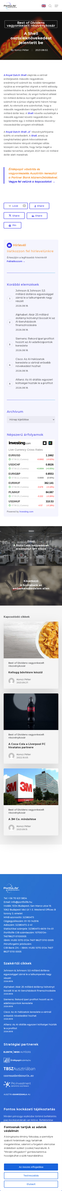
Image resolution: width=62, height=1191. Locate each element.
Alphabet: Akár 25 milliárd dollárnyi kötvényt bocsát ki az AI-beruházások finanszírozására (29, 988)
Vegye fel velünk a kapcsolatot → (32, 181)
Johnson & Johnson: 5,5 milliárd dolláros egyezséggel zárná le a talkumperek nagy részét (27, 974)
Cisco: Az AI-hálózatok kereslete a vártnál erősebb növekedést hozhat (27, 1014)
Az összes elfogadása (31, 1167)
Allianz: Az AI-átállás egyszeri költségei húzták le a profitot (30, 1026)
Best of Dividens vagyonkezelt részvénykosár (31, 24)
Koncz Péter (21, 50)
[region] (31, 1156)
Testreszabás (31, 1175)
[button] (56, 5)
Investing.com (26, 511)
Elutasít (31, 1184)
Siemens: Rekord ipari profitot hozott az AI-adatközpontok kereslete (29, 1001)
